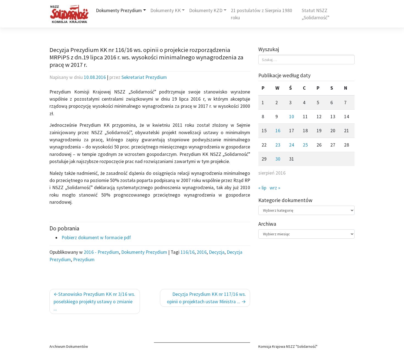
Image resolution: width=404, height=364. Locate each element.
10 (291, 117)
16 (277, 131)
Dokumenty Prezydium (119, 10)
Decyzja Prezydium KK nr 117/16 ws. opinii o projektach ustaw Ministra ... (206, 297)
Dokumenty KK (165, 10)
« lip (262, 188)
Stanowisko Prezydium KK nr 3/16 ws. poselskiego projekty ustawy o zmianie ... (94, 301)
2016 (202, 252)
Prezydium (84, 260)
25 (305, 145)
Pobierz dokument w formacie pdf (95, 238)
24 (291, 145)
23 (277, 145)
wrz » (275, 188)
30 (277, 159)
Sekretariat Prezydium (144, 77)
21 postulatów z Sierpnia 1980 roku (261, 14)
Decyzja (217, 252)
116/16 (188, 252)
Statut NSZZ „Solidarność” (315, 14)
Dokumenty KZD (205, 10)
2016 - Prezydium (101, 252)
